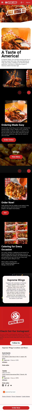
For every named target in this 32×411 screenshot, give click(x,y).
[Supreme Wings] (11, 2)
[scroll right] (29, 92)
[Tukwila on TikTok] (8, 385)
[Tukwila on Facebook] (5, 385)
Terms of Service (6, 396)
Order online (5, 365)
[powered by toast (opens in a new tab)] (9, 392)
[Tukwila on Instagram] (3, 385)
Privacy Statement (16, 396)
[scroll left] (19, 92)
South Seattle (6, 353)
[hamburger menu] (2, 2)
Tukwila (4, 371)
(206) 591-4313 (6, 372)
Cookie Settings (26, 396)
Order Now (16, 408)
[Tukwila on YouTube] (11, 385)
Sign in (28, 2)
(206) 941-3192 (6, 354)
